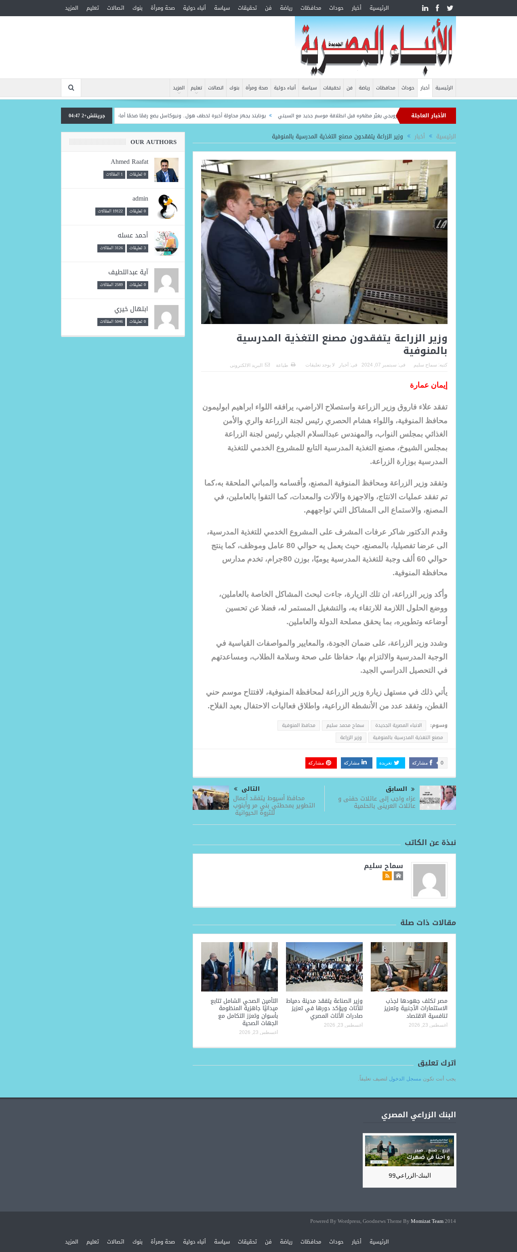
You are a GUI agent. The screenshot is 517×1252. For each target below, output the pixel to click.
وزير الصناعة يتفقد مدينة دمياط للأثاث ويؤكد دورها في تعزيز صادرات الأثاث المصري (324, 1008)
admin (140, 198)
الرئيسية (379, 8)
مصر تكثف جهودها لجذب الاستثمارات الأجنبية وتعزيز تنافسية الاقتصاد (416, 1008)
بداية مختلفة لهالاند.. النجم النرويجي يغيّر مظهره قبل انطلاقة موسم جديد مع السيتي (398, 115)
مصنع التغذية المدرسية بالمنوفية (408, 737)
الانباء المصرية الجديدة (398, 725)
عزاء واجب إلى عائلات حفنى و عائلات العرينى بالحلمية (377, 802)
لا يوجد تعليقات (320, 365)
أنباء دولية (194, 8)
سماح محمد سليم (345, 725)
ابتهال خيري (131, 309)
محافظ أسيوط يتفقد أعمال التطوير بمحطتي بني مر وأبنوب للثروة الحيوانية (274, 805)
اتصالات (115, 8)
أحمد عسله (133, 235)
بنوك (137, 8)
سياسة (222, 8)
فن (268, 8)
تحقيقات (247, 8)
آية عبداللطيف (128, 272)
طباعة (282, 365)
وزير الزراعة (351, 737)
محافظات (311, 8)
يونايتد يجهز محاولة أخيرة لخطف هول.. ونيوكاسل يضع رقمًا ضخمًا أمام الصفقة (211, 115)
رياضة (286, 8)
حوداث (336, 8)
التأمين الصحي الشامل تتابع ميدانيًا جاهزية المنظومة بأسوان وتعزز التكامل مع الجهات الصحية (244, 1012)
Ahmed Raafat (129, 161)
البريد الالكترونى (246, 365)
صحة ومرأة (163, 8)
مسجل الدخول (405, 1079)
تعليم (92, 8)
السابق (396, 789)
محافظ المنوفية (298, 725)
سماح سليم (425, 365)
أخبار (356, 8)
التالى (251, 789)
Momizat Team (427, 1221)
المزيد (71, 8)
